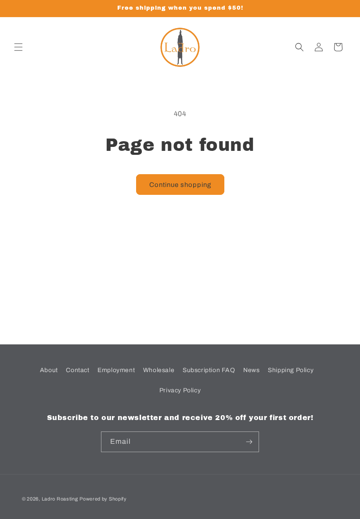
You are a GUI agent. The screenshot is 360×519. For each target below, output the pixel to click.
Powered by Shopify (103, 498)
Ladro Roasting (60, 498)
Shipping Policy (290, 370)
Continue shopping (180, 184)
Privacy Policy (180, 390)
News (251, 370)
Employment (116, 370)
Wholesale (158, 370)
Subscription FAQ (209, 370)
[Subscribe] (249, 441)
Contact (77, 370)
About (49, 370)
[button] (18, 47)
